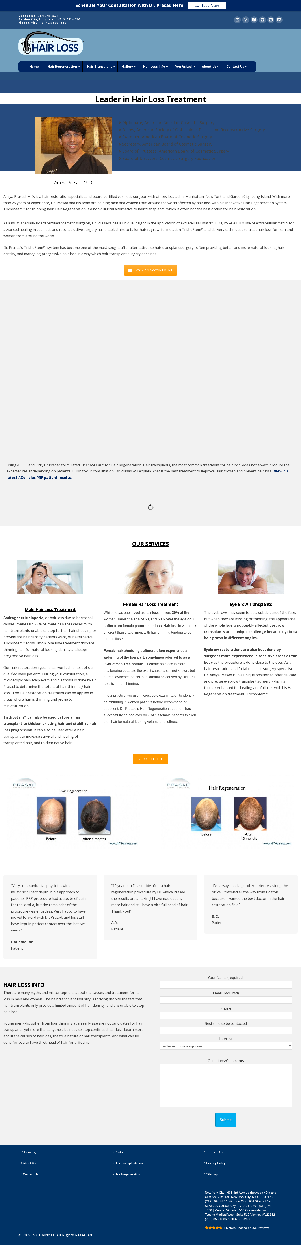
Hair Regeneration (127, 1174)
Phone (225, 1008)
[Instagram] (245, 19)
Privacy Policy (215, 1163)
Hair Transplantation (129, 1163)
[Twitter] (262, 19)
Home (28, 1152)
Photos (119, 1152)
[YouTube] (237, 19)
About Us (29, 1163)
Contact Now (206, 5)
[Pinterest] (270, 19)
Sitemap (212, 1174)
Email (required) (226, 993)
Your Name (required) (226, 977)
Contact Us (30, 1174)
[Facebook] (254, 19)
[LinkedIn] (279, 19)
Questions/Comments (226, 1060)
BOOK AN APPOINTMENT (154, 270)
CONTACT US (154, 759)
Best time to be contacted (226, 1023)
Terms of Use (215, 1152)
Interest (225, 1038)
